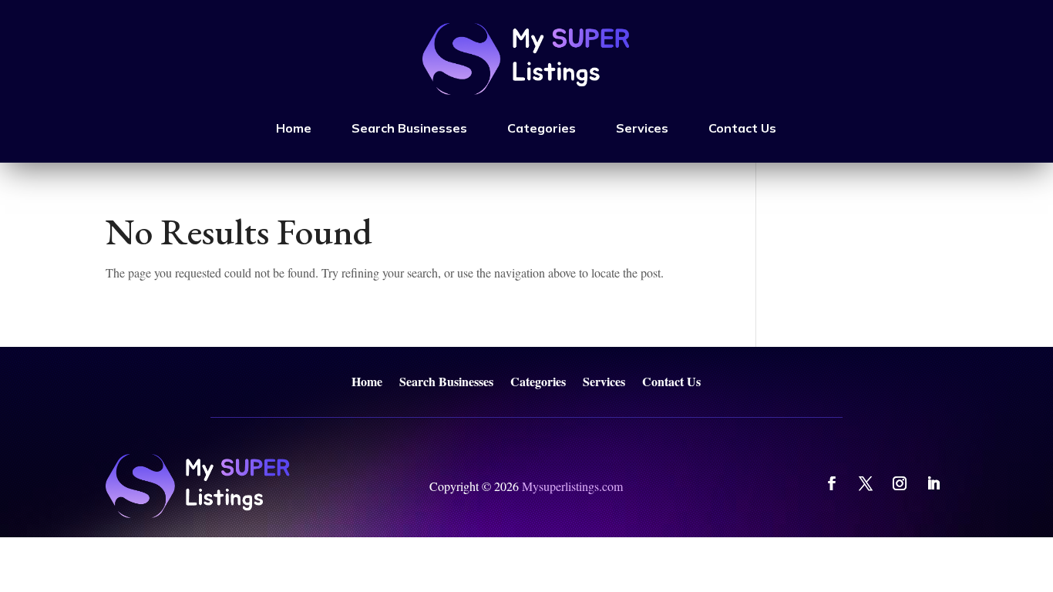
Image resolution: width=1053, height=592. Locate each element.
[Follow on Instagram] (899, 483)
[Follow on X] (866, 483)
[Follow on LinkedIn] (933, 483)
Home (293, 128)
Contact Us (742, 128)
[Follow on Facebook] (832, 483)
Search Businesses (409, 128)
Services (642, 128)
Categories (541, 128)
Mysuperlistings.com (572, 486)
